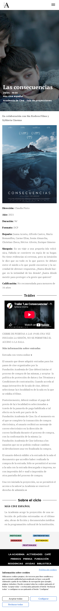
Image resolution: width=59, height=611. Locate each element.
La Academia (16, 554)
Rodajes (16, 540)
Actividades (35, 554)
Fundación (41, 559)
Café (48, 554)
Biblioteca (44, 563)
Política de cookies (48, 569)
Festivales (29, 545)
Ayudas (30, 563)
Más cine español (17, 506)
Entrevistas (41, 536)
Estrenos (42, 540)
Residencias (15, 563)
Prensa (27, 559)
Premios (16, 559)
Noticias (15, 536)
